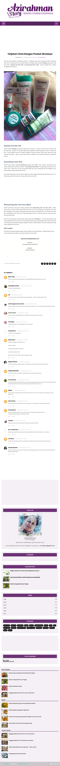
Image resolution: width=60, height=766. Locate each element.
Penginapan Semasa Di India (17, 753)
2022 (30, 611)
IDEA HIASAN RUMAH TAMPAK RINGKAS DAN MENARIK (25, 577)
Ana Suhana (12, 380)
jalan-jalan (6, 627)
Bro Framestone (13, 429)
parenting (45, 627)
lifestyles (12, 263)
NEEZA (10, 390)
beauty (7, 263)
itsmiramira (12, 410)
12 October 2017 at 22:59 (31, 304)
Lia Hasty (11, 438)
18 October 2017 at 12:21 (22, 410)
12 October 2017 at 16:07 (26, 286)
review (10, 630)
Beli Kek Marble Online (15, 686)
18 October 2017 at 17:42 (19, 420)
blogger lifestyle (39, 625)
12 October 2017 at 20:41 (16, 295)
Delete (13, 281)
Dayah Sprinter (13, 447)
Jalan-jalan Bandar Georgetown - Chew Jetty (22, 747)
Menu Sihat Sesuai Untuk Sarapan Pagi (20, 723)
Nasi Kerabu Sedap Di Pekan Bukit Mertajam (22, 673)
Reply (9, 281)
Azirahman (19, 57)
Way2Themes (6, 764)
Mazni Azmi (11, 340)
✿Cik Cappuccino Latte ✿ (16, 304)
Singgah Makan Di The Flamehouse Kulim (21, 740)
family (46, 625)
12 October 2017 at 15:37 (21, 277)
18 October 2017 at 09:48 (19, 390)
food (51, 625)
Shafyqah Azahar (13, 286)
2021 (30, 613)
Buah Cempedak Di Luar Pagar (19, 584)
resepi (5, 630)
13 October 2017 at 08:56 (23, 331)
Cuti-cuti (13, 625)
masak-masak (31, 627)
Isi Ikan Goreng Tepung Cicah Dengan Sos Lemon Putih (25, 716)
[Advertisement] (30, 39)
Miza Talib (11, 277)
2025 (30, 602)
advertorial (20, 625)
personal (17, 263)
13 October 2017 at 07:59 (21, 322)
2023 (30, 608)
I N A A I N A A (12, 313)
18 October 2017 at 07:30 (24, 361)
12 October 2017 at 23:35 (23, 313)
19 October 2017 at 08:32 (24, 447)
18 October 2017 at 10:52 (22, 401)
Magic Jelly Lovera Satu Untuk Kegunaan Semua (24, 571)
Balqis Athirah (12, 362)
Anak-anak (6, 625)
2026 (30, 599)
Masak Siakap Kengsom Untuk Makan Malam (22, 703)
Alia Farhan (11, 401)
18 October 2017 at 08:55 (23, 380)
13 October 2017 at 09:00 (22, 340)
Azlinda (10, 420)
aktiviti (26, 625)
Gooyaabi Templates (22, 764)
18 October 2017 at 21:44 (25, 429)
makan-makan (21, 627)
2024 (30, 605)
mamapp (11, 322)
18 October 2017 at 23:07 (21, 438)
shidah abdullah (13, 371)
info (55, 625)
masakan (39, 627)
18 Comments (42, 57)
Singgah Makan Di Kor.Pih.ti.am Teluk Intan (21, 693)
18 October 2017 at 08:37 (25, 370)
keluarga (13, 627)
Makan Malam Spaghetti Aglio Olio (19, 710)
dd (9, 295)
